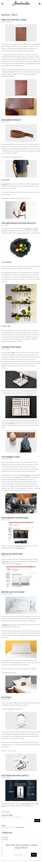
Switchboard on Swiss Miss (14, 518)
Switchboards (10, 423)
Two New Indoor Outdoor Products (18, 223)
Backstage (4, 837)
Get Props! (6, 697)
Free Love (4, 839)
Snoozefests (5, 625)
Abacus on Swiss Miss (12, 554)
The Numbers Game (10, 457)
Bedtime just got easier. (13, 592)
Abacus (18, 564)
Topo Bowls (28, 229)
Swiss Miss (19, 546)
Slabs (12, 352)
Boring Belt (4, 184)
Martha (17, 477)
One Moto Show (25, 475)
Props (11, 709)
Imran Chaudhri (26, 803)
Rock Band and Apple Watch (14, 775)
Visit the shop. (20, 827)
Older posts (5, 812)
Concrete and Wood (11, 347)
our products (21, 548)
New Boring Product (11, 120)
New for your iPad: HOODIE (14, 20)
